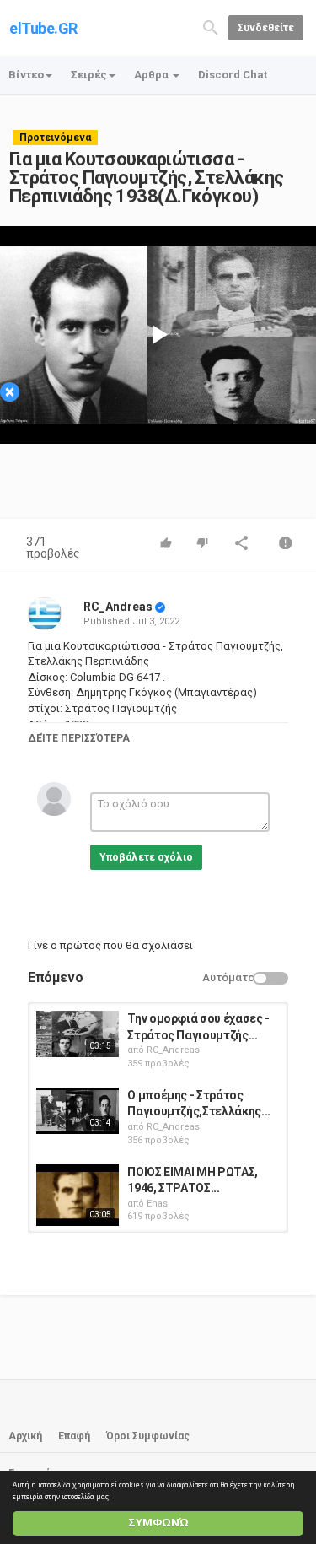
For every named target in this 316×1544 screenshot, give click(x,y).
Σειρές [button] (89, 74)
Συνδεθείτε (266, 28)
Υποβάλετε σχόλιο (146, 857)
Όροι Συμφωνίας (148, 1436)
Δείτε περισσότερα (79, 738)
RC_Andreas (118, 606)
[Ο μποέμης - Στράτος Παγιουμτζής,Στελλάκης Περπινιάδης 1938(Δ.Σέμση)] (77, 1111)
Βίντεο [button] (26, 74)
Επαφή (74, 1436)
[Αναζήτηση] (211, 26)
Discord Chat (232, 74)
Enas (157, 1203)
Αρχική (25, 1436)
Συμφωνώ (158, 1522)
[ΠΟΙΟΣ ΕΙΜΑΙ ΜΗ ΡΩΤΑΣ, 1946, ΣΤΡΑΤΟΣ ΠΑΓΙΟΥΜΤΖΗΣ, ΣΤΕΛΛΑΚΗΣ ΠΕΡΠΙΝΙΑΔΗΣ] (77, 1195)
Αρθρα (152, 74)
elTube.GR (43, 28)
